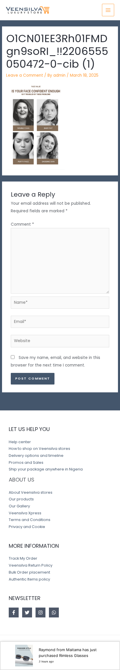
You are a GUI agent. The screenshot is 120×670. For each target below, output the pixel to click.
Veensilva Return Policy (30, 565)
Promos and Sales (26, 462)
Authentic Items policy (29, 579)
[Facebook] (14, 612)
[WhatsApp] (54, 612)
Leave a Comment (24, 75)
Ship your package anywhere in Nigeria (46, 469)
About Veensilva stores (30, 492)
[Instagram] (40, 612)
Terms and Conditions (29, 519)
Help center (20, 441)
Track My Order (23, 558)
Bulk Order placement (29, 572)
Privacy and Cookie (27, 526)
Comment (22, 224)
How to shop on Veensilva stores (39, 448)
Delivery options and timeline (36, 455)
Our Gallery (19, 506)
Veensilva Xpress (25, 513)
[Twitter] (27, 612)
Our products (21, 499)
